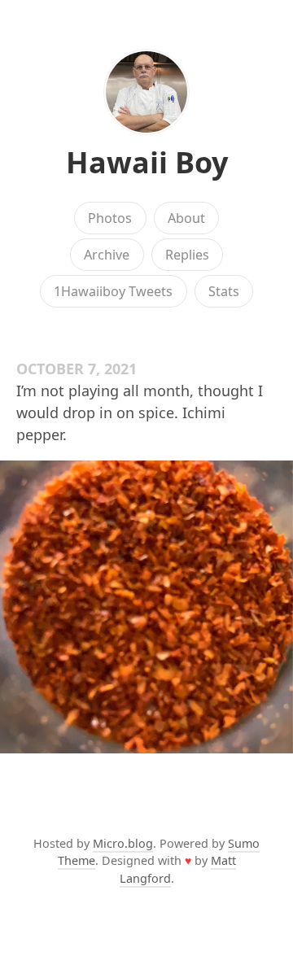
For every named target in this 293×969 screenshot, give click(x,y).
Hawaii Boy (147, 162)
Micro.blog (123, 843)
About (186, 218)
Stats (223, 291)
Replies (187, 255)
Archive (106, 255)
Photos (110, 218)
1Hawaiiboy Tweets (113, 291)
